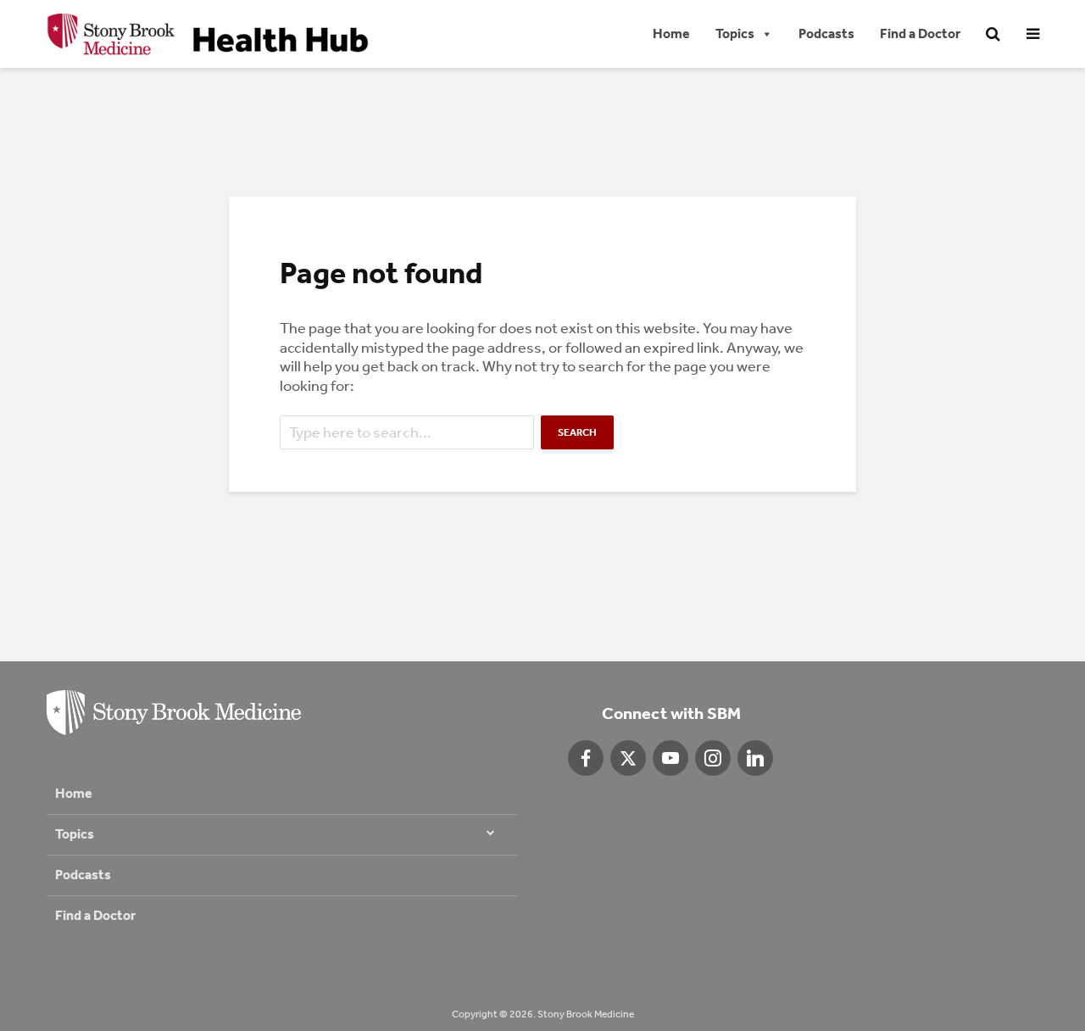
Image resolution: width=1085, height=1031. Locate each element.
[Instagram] (713, 758)
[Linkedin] (755, 758)
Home (671, 33)
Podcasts (826, 33)
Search (577, 432)
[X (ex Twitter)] (628, 758)
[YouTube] (670, 758)
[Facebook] (586, 758)
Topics (734, 33)
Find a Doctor (920, 33)
